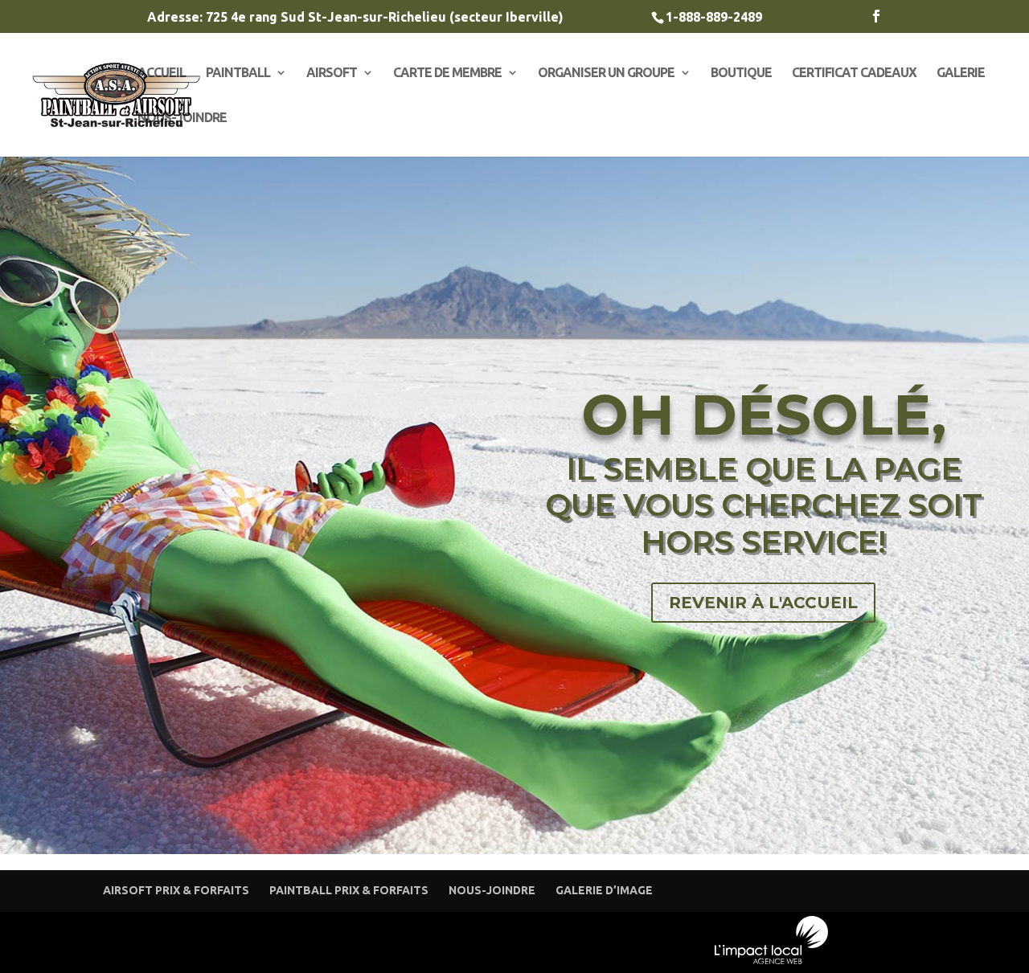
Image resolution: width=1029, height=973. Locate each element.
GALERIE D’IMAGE (604, 890)
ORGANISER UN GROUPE (606, 73)
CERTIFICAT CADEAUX (854, 73)
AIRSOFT (331, 73)
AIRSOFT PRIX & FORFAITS (176, 890)
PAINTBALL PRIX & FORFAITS (348, 890)
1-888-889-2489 (714, 17)
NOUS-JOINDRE (182, 118)
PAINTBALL (238, 73)
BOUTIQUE (741, 73)
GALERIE (961, 73)
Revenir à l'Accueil (763, 602)
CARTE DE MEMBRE (447, 73)
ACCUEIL (161, 73)
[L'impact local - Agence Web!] (772, 960)
